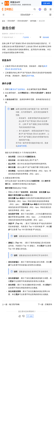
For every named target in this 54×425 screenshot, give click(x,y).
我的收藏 (46, 37)
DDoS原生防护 (22, 21)
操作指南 (33, 21)
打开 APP (46, 3)
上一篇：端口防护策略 (11, 304)
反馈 (31, 316)
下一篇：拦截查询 (45, 304)
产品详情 (26, 37)
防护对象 (30, 75)
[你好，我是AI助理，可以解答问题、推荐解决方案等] (40, 9)
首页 (3, 21)
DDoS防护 (11, 21)
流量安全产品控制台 (17, 89)
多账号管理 (21, 146)
